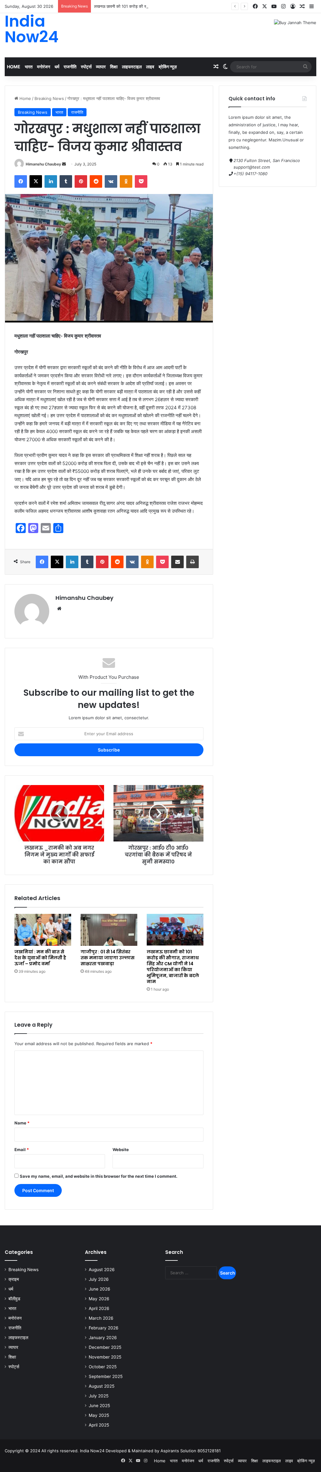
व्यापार (101, 66)
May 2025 (99, 1415)
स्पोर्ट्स (86, 66)
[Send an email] (64, 164)
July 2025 (98, 1395)
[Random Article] (302, 6)
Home (13, 66)
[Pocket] (141, 181)
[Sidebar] (311, 6)
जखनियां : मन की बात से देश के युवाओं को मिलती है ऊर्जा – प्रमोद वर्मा (40, 958)
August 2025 (101, 1386)
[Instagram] (283, 6)
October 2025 (103, 1366)
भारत (29, 66)
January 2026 (103, 1337)
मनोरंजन (43, 66)
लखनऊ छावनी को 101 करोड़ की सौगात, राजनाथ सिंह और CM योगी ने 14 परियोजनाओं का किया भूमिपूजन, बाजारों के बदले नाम (188, 6)
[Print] (192, 562)
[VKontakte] (111, 181)
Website (121, 1149)
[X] (264, 6)
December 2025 (105, 1347)
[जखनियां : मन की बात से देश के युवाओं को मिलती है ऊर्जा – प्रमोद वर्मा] (42, 930)
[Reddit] (96, 181)
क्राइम (13, 1279)
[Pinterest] (81, 181)
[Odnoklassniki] (126, 181)
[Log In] (292, 6)
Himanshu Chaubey (43, 164)
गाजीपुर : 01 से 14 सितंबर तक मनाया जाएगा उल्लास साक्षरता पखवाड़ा (107, 958)
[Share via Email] (177, 562)
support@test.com (252, 167)
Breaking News (49, 98)
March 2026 (101, 1318)
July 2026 (99, 1279)
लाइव (150, 66)
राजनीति (70, 66)
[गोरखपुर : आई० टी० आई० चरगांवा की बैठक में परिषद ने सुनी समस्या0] (158, 813)
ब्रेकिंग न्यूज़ (168, 66)
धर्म (57, 66)
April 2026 (99, 1308)
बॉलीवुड (14, 1298)
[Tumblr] (66, 181)
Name (21, 1122)
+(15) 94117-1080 (250, 173)
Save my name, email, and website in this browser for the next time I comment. (98, 1176)
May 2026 (99, 1298)
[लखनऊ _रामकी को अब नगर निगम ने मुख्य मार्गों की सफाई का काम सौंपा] (59, 813)
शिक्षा (114, 66)
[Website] (59, 608)
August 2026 (102, 1269)
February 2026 (103, 1327)
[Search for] (305, 66)
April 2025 (99, 1424)
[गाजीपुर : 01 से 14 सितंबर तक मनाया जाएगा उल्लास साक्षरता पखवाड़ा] (109, 930)
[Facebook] (255, 6)
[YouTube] (274, 6)
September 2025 (106, 1376)
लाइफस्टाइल (132, 66)
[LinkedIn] (51, 181)
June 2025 (99, 1405)
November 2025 (105, 1356)
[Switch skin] (225, 66)
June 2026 (99, 1288)
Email (21, 1149)
